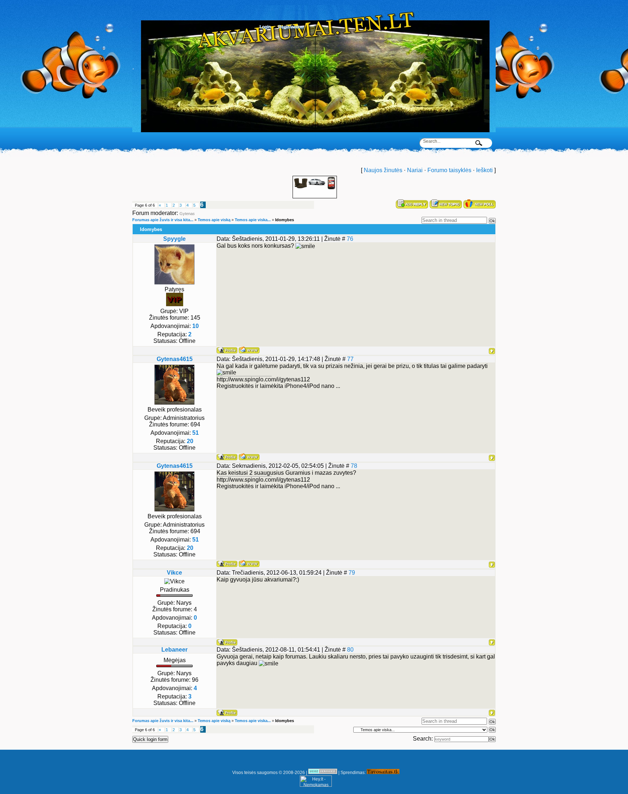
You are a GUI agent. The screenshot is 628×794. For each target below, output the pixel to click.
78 (354, 466)
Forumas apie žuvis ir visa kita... (162, 220)
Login (265, 26)
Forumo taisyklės (449, 170)
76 (350, 239)
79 (352, 573)
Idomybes (284, 220)
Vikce (174, 573)
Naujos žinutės (383, 170)
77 (350, 359)
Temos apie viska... (253, 220)
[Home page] (249, 350)
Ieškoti (484, 170)
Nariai (415, 170)
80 (350, 650)
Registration (290, 26)
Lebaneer (174, 650)
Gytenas (187, 213)
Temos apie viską (214, 220)
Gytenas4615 (175, 359)
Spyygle (174, 239)
